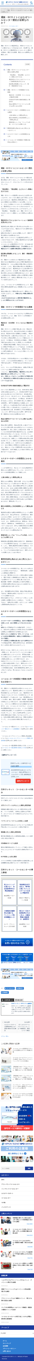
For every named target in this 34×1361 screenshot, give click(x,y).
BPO (2, 1179)
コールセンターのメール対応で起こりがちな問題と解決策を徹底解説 (16, 1317)
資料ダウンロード (23, 781)
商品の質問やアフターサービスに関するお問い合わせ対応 (19, 105)
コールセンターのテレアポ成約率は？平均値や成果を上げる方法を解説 (22, 1255)
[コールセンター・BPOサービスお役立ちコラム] (17, 2)
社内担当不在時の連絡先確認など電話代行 (19, 100)
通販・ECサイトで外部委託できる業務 (18, 91)
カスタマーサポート (7, 1193)
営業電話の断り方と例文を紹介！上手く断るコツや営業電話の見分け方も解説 (22, 1221)
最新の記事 (19, 1000)
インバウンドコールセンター (10, 1189)
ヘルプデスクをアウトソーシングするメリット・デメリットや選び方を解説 (16, 1281)
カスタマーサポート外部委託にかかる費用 (18, 111)
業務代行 (20, 988)
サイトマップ (7, 1343)
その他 (3, 1202)
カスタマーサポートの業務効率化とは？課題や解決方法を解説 (10, 1026)
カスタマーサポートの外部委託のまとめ (18, 135)
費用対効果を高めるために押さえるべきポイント (18, 129)
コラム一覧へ (5, 1036)
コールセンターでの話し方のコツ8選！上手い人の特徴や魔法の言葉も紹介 (22, 1232)
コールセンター (13, 26)
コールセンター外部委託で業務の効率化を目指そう (18, 141)
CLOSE (27, 64)
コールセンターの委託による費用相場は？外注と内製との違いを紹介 (22, 1266)
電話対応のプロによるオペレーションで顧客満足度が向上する (19, 80)
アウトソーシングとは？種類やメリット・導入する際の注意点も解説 (16, 1299)
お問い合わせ (7, 1351)
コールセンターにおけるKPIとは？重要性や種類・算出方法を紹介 (22, 1243)
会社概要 (5, 1346)
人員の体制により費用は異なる (18, 115)
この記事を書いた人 (8, 1000)
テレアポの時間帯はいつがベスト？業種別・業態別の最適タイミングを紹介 (16, 1308)
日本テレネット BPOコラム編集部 (21, 1003)
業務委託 (5, 992)
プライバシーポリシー (9, 1348)
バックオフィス (6, 1207)
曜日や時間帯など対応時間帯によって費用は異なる (19, 118)
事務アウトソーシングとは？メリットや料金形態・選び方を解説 (16, 1290)
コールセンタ (10, 988)
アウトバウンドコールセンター (10, 1184)
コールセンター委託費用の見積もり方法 (14, 747)
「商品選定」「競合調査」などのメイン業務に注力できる (19, 76)
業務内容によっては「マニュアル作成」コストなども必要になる (19, 123)
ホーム (5, 1340)
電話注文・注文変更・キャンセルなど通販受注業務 (19, 96)
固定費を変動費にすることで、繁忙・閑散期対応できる (19, 85)
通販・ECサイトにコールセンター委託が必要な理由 (18, 71)
